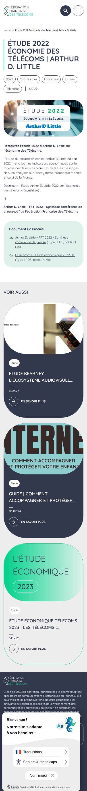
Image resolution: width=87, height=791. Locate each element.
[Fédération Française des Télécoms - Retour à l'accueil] (18, 10)
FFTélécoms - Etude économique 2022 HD (45, 255)
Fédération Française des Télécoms (51, 211)
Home (7, 30)
